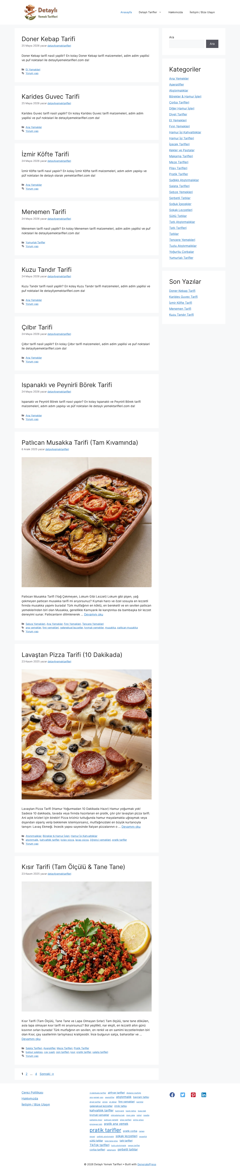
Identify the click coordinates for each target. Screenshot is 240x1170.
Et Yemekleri (33, 69)
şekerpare (111, 1150)
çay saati (49, 1052)
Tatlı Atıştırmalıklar (182, 222)
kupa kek (142, 1111)
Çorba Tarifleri (179, 102)
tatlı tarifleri (126, 1140)
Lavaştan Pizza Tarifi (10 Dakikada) (72, 654)
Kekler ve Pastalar (181, 150)
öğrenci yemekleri (100, 839)
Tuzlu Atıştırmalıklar (183, 246)
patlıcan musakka (127, 627)
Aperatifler (49, 1048)
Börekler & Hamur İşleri (56, 835)
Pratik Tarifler (81, 1048)
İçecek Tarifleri (179, 144)
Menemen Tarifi (44, 211)
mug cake (130, 1115)
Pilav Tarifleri (178, 168)
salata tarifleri (100, 1052)
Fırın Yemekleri (72, 623)
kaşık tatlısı (131, 1111)
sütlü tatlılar (96, 1140)
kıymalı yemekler (94, 627)
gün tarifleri (62, 1052)
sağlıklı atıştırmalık (105, 1136)
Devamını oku (93, 614)
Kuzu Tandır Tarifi (47, 269)
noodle (146, 1115)
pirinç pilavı (138, 1120)
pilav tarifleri (125, 1120)
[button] (172, 1094)
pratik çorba (130, 1130)
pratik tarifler (119, 839)
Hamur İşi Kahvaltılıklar (84, 835)
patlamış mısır (96, 1120)
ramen (141, 1131)
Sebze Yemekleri (35, 623)
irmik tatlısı (120, 1105)
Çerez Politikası (32, 1092)
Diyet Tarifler (178, 114)
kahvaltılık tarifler (49, 839)
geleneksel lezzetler (71, 627)
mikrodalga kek (118, 1115)
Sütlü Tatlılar (178, 216)
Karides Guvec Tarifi (50, 96)
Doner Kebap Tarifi (48, 39)
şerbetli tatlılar (128, 1149)
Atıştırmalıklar (33, 835)
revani (92, 1136)
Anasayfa (126, 12)
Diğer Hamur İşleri (181, 108)
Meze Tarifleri (64, 1048)
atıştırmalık (32, 839)
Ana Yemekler (34, 127)
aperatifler (109, 1097)
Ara (171, 37)
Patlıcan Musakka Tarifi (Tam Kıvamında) (80, 442)
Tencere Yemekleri (93, 623)
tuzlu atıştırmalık (118, 1145)
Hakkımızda (175, 12)
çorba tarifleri (97, 1149)
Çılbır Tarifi (37, 327)
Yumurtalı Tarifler (35, 242)
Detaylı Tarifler (148, 12)
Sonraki (47, 1074)
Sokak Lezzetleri (180, 210)
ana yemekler (33, 627)
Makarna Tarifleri (181, 156)
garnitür (139, 1102)
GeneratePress (146, 1164)
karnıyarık (119, 1111)
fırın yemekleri (51, 627)
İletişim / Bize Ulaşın (202, 12)
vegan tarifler (134, 1145)
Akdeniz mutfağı (134, 1093)
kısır (72, 1052)
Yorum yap (32, 73)
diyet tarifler (95, 1102)
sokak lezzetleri (126, 1136)
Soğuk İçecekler (180, 204)
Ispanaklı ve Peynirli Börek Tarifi (67, 384)
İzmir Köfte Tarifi (45, 154)
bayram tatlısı (141, 1097)
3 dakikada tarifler (98, 1093)
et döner (113, 1102)
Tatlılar (174, 234)
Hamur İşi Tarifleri (181, 138)
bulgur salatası (34, 1052)
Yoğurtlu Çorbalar (181, 252)
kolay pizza (67, 839)
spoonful (143, 1136)
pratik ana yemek (116, 1124)
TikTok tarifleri (99, 1145)
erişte (105, 1102)
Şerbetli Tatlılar (179, 198)
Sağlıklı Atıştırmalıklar (184, 180)
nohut (139, 1115)
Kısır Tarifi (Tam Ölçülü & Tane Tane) (73, 866)
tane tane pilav (111, 1141)
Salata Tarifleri (34, 1048)
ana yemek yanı (96, 1097)
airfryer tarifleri (116, 1092)
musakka (110, 627)
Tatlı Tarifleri (178, 228)
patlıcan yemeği (111, 1120)
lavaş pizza (82, 839)
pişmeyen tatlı (96, 1124)
